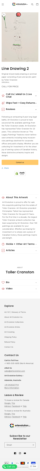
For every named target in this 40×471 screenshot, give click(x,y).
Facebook (16, 406)
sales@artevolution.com (14, 371)
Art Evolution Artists (12, 327)
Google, (7, 403)
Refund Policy (9, 342)
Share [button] (6, 168)
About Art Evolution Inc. (13, 317)
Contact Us (8, 347)
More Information (11, 388)
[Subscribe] (33, 445)
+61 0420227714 (11, 385)
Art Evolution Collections (14, 322)
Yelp (25, 406)
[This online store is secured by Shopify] (20, 175)
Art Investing (9, 332)
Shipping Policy (10, 337)
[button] (2, 4)
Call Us (10, 466)
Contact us (20, 162)
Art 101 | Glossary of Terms (15, 312)
